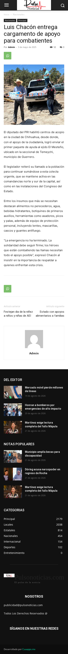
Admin (11, 47)
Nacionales (19, 14)
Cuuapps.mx (28, 649)
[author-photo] (34, 348)
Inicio (6, 14)
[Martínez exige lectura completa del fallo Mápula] (13, 427)
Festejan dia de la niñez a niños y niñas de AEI (18, 313)
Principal (22, 20)
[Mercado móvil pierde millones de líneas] (13, 392)
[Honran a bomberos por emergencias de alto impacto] (13, 409)
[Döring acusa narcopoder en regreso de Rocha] (13, 474)
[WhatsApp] (7, 55)
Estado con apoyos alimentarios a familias (50, 313)
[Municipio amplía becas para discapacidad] (13, 456)
